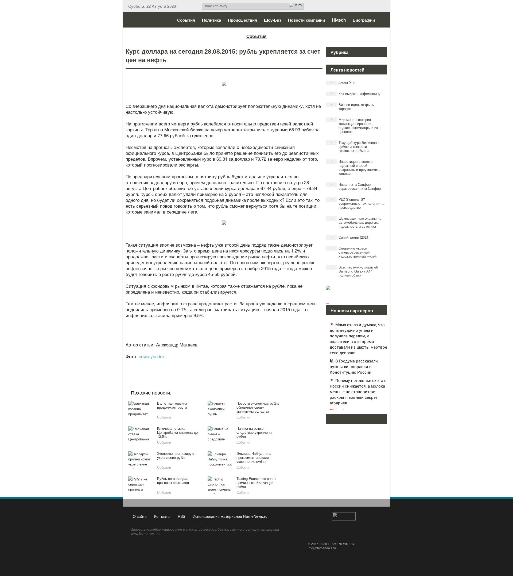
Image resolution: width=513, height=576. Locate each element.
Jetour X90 (343, 82)
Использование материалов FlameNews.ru (230, 516)
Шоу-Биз (272, 20)
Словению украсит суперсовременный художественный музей (354, 252)
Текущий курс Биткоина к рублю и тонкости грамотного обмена (355, 146)
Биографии (364, 20)
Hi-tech (339, 20)
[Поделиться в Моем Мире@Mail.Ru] (213, 363)
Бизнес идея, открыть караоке (352, 106)
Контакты (162, 516)
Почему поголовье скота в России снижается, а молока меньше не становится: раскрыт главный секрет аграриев (358, 391)
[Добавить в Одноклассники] (223, 363)
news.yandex (152, 356)
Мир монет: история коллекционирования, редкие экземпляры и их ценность (354, 125)
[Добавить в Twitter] (233, 363)
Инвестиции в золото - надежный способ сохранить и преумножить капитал (356, 167)
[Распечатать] (264, 363)
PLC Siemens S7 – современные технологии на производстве (357, 203)
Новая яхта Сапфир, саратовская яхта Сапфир (356, 186)
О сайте (140, 516)
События (186, 20)
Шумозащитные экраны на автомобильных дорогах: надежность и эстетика (356, 222)
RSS (181, 516)
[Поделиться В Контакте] (243, 363)
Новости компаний (306, 20)
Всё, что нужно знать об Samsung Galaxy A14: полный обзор (354, 271)
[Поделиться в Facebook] (182, 363)
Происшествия (242, 20)
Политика (211, 20)
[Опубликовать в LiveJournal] (203, 363)
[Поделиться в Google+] (193, 363)
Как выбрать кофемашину (356, 93)
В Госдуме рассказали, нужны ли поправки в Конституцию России (354, 366)
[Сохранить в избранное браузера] (254, 363)
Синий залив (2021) (350, 237)
